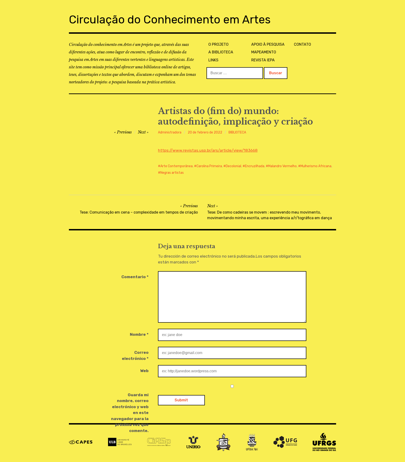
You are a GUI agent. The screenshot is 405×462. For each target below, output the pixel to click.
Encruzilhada (254, 166)
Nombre (139, 334)
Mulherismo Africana (315, 166)
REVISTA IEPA (263, 60)
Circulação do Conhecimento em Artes (170, 19)
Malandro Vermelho (282, 166)
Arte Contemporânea (176, 166)
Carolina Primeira (209, 166)
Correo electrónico (135, 355)
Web (144, 370)
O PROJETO (218, 44)
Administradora (169, 132)
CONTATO (302, 44)
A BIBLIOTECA (220, 52)
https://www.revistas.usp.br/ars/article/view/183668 (208, 150)
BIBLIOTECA (237, 132)
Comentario (135, 276)
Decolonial (233, 166)
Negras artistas (172, 173)
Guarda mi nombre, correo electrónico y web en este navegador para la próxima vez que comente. (130, 412)
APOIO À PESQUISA (268, 44)
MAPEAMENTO (263, 52)
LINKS (213, 60)
